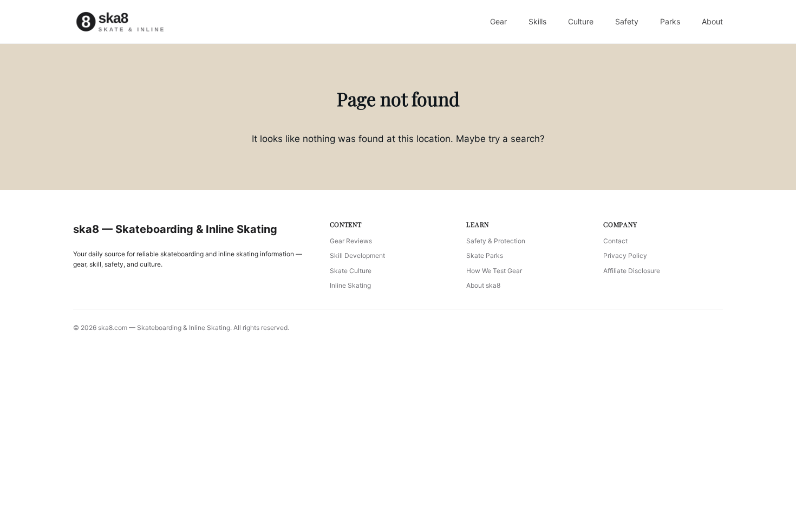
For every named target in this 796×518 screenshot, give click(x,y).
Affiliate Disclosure (631, 271)
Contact (615, 241)
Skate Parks (484, 255)
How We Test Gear (494, 271)
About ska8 (483, 285)
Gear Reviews (351, 241)
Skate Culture (350, 271)
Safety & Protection (495, 241)
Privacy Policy (625, 255)
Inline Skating (350, 285)
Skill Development (357, 255)
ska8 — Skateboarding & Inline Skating (175, 229)
